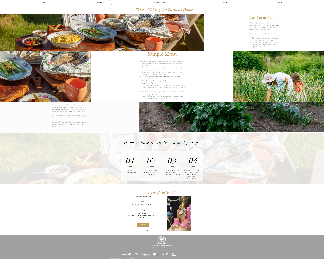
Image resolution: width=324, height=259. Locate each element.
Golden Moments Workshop (142, 196)
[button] (99, 2)
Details (143, 224)
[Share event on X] (142, 230)
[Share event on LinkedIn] (147, 230)
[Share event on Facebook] (138, 230)
